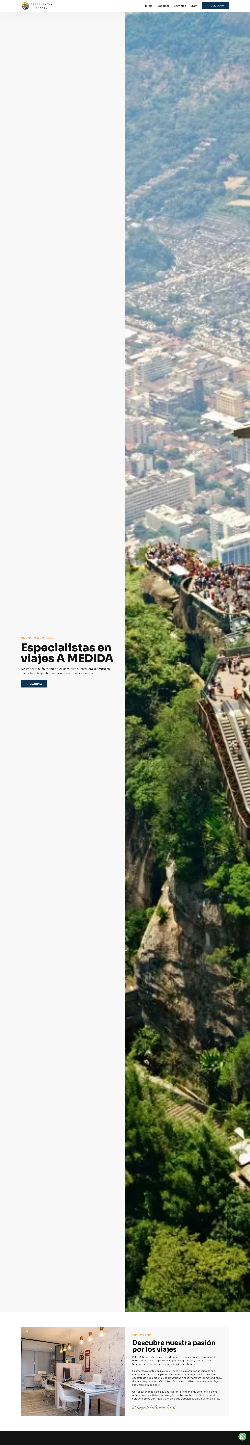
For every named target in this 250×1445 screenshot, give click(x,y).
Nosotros (163, 6)
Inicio (148, 6)
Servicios (180, 6)
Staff (193, 6)
